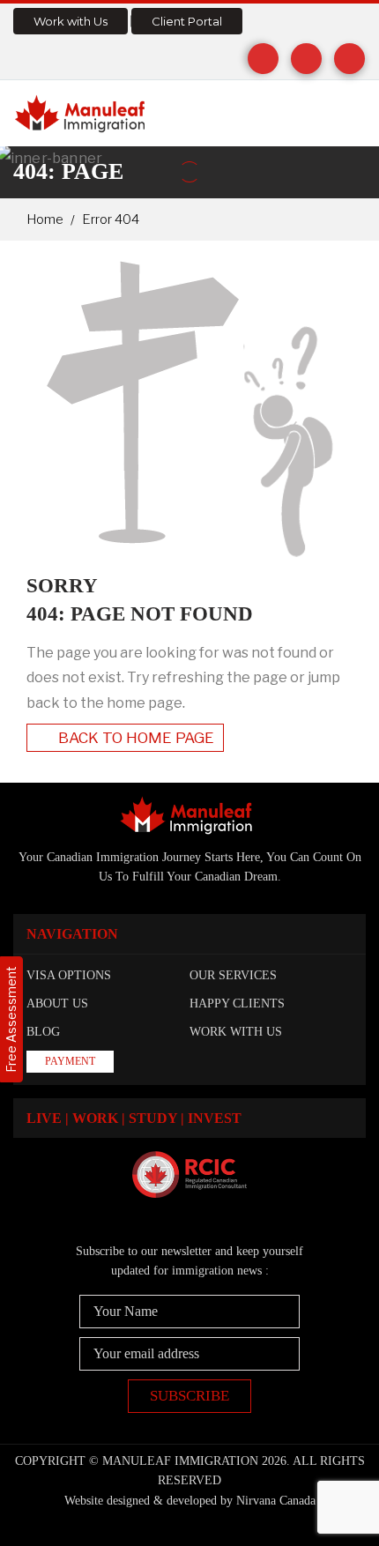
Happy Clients (237, 1003)
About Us (57, 1003)
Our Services (233, 975)
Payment (70, 1061)
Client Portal (187, 21)
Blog (43, 1031)
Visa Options (68, 975)
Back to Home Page (134, 738)
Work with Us (70, 21)
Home (44, 219)
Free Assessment (11, 1019)
